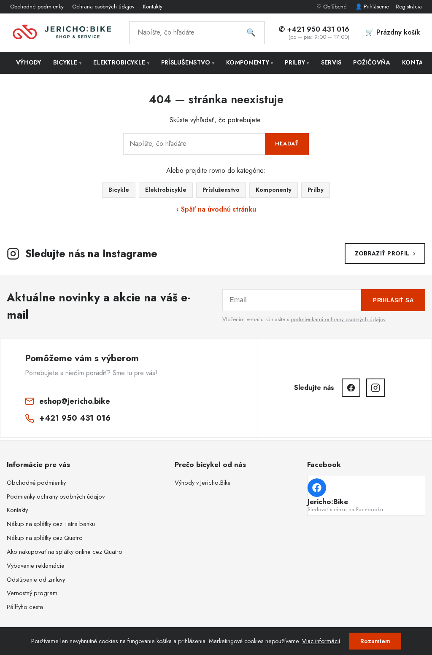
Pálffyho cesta (25, 607)
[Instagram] (375, 388)
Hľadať (287, 144)
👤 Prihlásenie (372, 7)
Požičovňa (371, 62)
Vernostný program (32, 593)
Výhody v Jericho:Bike (203, 482)
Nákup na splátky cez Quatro (45, 537)
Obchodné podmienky (37, 7)
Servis (331, 62)
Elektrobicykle (121, 62)
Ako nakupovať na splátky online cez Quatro (64, 551)
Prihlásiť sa (393, 300)
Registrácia (409, 7)
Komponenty (249, 62)
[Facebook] (351, 388)
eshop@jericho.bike (74, 401)
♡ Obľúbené (332, 7)
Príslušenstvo (187, 62)
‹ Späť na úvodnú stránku (216, 209)
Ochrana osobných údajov (103, 7)
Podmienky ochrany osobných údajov (56, 496)
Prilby (297, 62)
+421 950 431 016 (75, 418)
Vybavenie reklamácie (36, 565)
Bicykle (67, 62)
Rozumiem (375, 641)
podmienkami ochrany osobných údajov (338, 319)
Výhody (28, 62)
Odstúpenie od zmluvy (36, 579)
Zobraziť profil (385, 253)
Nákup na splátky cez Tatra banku (51, 524)
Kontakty (152, 7)
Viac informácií (321, 641)
